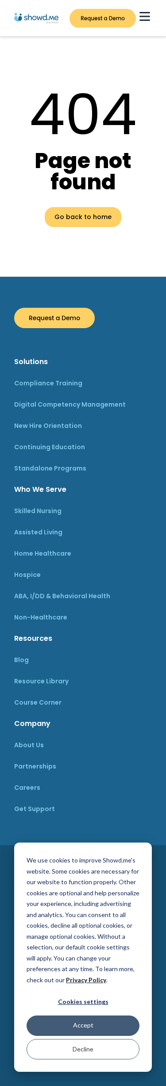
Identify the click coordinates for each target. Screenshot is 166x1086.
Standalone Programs (50, 468)
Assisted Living (38, 532)
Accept (83, 1025)
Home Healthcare (42, 553)
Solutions (31, 362)
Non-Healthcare (40, 617)
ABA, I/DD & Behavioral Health (62, 596)
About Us (29, 745)
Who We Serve (40, 489)
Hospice (27, 574)
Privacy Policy (86, 980)
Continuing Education (49, 447)
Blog (21, 659)
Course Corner (38, 702)
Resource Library (41, 681)
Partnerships (35, 766)
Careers (27, 787)
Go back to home (83, 216)
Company (32, 723)
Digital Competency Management (70, 404)
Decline (83, 1049)
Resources (33, 638)
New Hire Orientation (48, 425)
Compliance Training (48, 383)
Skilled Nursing (38, 510)
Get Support (34, 808)
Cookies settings (83, 1001)
